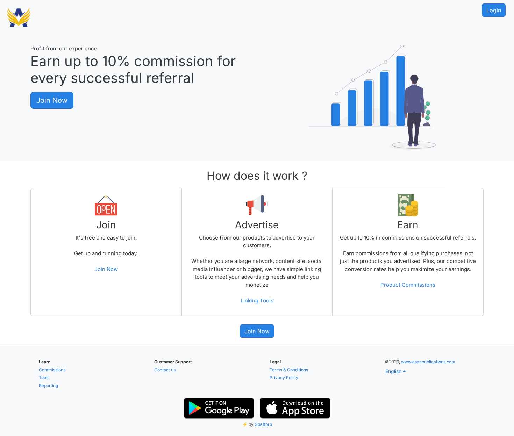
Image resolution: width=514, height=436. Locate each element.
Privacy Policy (284, 377)
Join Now (51, 100)
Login (493, 10)
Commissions (52, 369)
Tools (44, 377)
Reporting (48, 385)
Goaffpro (263, 424)
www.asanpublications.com (428, 361)
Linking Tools (257, 300)
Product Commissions (407, 284)
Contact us (165, 369)
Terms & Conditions (289, 369)
